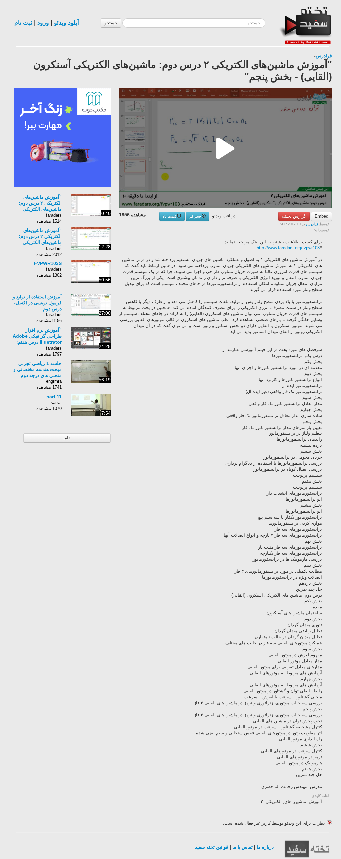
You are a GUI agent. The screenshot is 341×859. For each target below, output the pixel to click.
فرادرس (324, 55)
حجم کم (195, 216)
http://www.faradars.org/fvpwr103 (288, 247)
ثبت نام (23, 22)
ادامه (67, 437)
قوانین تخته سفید (211, 847)
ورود (43, 22)
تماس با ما (242, 847)
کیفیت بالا (170, 216)
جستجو (110, 22)
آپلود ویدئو (66, 22)
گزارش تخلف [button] (294, 216)
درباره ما (265, 847)
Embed (321, 216)
